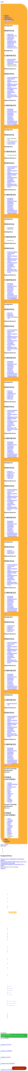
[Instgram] (14, 912)
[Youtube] (15, 912)
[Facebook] (9, 912)
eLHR (2, 1)
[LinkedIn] (12, 912)
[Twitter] (10, 912)
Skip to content (4, 844)
